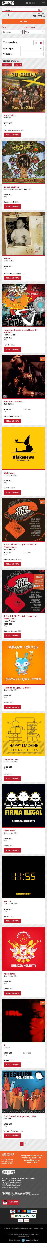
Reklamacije (38, 1228)
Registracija (39, 16)
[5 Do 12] (23, 877)
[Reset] (44, 10)
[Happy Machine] (23, 734)
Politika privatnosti (25, 1228)
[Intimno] (23, 234)
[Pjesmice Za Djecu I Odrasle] (23, 663)
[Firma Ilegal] (23, 806)
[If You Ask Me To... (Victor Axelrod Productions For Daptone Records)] (23, 591)
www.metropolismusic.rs (11, 1182)
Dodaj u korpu (12, 135)
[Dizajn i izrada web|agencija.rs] (29, 1240)
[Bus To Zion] (23, 91)
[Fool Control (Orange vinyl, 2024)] (23, 1092)
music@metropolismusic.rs (12, 1184)
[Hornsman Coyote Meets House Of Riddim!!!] (23, 305)
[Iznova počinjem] (23, 162)
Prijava (41, 14)
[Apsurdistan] (23, 949)
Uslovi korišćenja (10, 1228)
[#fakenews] (23, 448)
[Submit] (39, 10)
